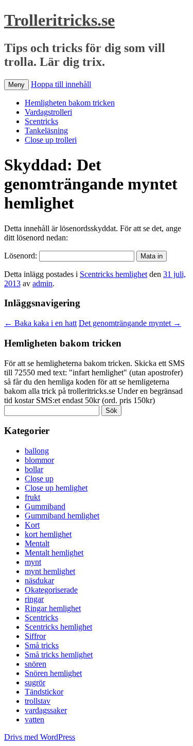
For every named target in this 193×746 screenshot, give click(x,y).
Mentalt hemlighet (54, 552)
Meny (16, 85)
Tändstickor (44, 691)
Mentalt (37, 543)
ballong (37, 450)
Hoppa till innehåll (61, 84)
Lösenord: (21, 255)
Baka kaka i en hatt (40, 323)
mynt (33, 562)
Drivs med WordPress (39, 737)
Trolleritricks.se (59, 20)
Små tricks (42, 645)
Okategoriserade (51, 589)
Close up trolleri (51, 139)
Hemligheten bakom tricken (70, 102)
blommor (39, 460)
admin (42, 283)
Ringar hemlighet (53, 608)
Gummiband (45, 506)
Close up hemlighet (56, 487)
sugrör (35, 682)
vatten (34, 719)
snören (35, 664)
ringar (34, 599)
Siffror (35, 636)
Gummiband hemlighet (62, 515)
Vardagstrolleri (48, 112)
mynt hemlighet (50, 571)
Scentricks (41, 121)
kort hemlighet (48, 534)
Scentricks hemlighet (113, 274)
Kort (32, 525)
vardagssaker (46, 710)
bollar (34, 469)
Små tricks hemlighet (59, 654)
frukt (32, 497)
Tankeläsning (46, 130)
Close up (39, 478)
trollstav (37, 701)
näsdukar (39, 580)
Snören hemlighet (53, 673)
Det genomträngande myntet (130, 323)
